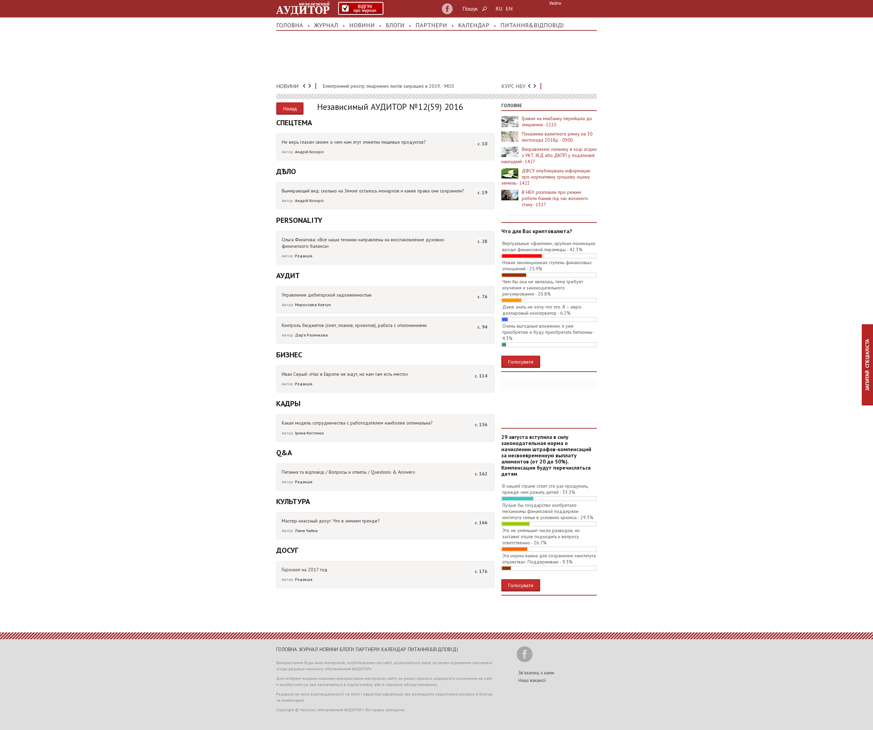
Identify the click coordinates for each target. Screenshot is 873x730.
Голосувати (520, 361)
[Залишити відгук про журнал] (361, 8)
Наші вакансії (532, 680)
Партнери (431, 25)
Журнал (326, 25)
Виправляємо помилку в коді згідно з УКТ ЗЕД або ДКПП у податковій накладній (549, 155)
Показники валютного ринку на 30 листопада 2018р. (557, 137)
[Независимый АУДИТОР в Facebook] (447, 9)
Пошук (470, 8)
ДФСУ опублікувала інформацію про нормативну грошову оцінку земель (545, 177)
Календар (473, 25)
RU (498, 8)
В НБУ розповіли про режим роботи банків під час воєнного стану (555, 198)
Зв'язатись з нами (536, 673)
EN (509, 8)
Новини (362, 25)
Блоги (395, 25)
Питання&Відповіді (532, 25)
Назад (290, 108)
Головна (289, 25)
